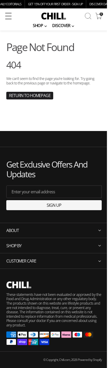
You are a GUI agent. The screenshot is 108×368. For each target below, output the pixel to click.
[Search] (88, 16)
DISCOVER (61, 25)
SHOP (38, 25)
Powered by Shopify (86, 359)
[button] (16, 16)
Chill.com (60, 359)
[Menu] (8, 16)
